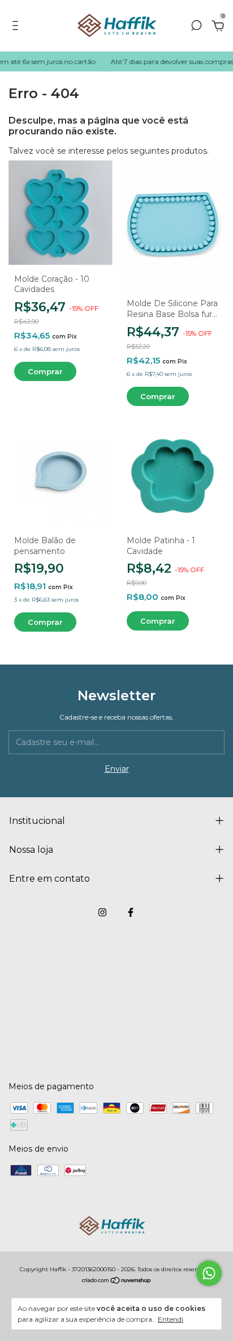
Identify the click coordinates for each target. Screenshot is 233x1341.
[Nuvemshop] (116, 1281)
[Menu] (17, 27)
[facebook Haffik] (130, 912)
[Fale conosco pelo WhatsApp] (209, 1273)
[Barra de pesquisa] (196, 27)
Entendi (170, 1319)
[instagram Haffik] (102, 912)
